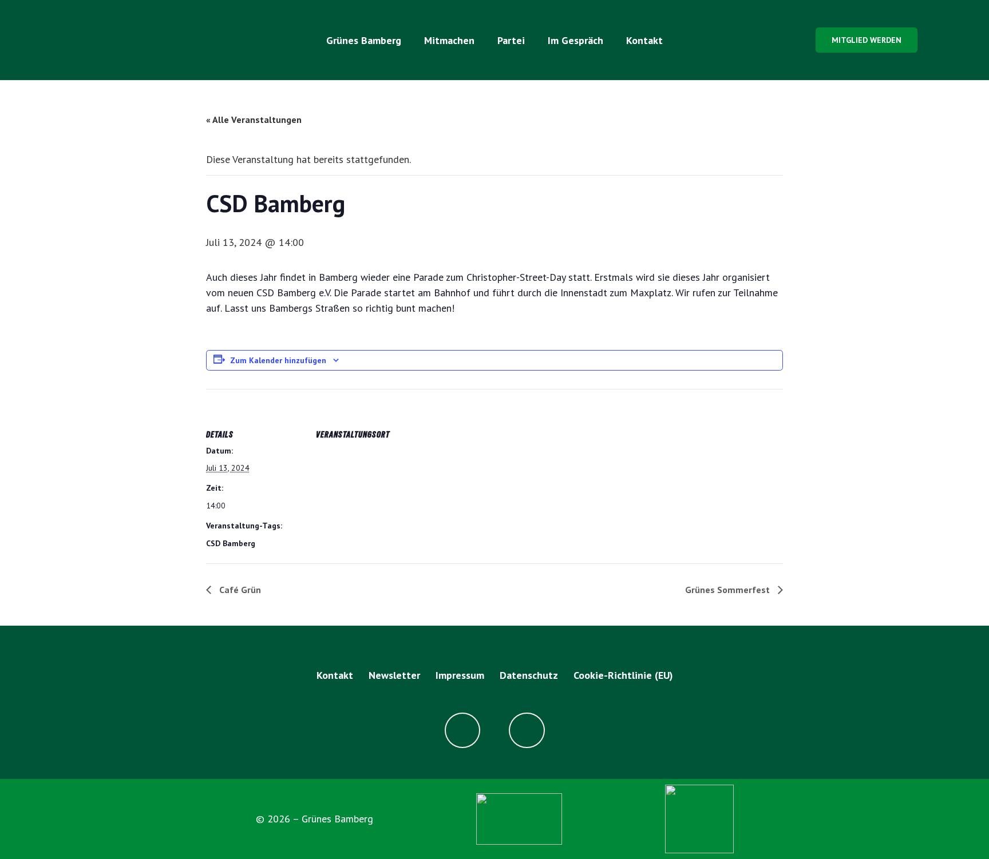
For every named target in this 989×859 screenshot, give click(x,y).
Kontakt (335, 675)
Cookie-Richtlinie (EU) (623, 675)
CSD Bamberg (230, 543)
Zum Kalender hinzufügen (278, 360)
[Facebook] (463, 731)
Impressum (460, 675)
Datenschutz (529, 675)
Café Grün (239, 589)
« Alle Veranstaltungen (254, 119)
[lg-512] (140, 40)
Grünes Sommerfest (728, 589)
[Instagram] (527, 731)
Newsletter (394, 675)
